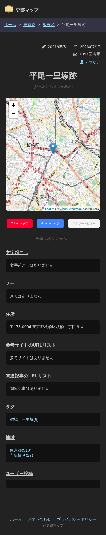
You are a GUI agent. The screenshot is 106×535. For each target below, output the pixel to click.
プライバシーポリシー (76, 519)
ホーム (10, 24)
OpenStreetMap (71, 208)
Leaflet (49, 208)
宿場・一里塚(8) (24, 419)
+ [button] (13, 105)
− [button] (13, 113)
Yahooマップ (19, 223)
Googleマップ (50, 223)
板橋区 (49, 24)
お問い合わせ (39, 519)
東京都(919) (20, 450)
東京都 (29, 24)
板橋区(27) (23, 455)
